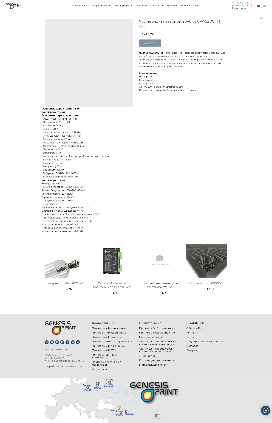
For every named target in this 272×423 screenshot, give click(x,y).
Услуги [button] (184, 5)
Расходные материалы (149, 5)
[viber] (52, 342)
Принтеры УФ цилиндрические (112, 341)
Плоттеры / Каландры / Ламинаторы (106, 363)
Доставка (192, 345)
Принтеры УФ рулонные (107, 337)
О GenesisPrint (195, 328)
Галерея (191, 350)
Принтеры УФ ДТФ (104, 350)
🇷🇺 (258, 5)
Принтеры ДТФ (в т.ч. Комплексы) (105, 356)
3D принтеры (147, 355)
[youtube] (73, 342)
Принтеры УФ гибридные (108, 345)
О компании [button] (78, 5)
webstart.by (75, 366)
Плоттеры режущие (151, 337)
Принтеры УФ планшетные (109, 328)
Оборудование (100, 5)
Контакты (192, 332)
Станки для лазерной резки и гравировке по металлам (157, 350)
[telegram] (47, 342)
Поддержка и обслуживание (204, 341)
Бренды (171, 5)
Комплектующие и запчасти (156, 360)
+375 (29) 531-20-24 (242, 2)
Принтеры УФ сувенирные (109, 332)
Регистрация (239, 8)
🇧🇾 (264, 5)
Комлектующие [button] (122, 5)
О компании (195, 323)
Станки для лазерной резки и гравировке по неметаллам (157, 343)
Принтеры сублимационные (157, 332)
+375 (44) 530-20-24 (242, 5)
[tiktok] (67, 342)
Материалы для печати (153, 364)
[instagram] (62, 342)
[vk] (78, 342)
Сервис (191, 337)
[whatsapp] (57, 342)
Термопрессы (101, 369)
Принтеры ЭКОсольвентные (157, 328)
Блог (197, 5)
